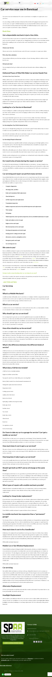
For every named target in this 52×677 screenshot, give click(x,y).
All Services (9, 665)
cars (4, 267)
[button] (19, 2)
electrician (35, 262)
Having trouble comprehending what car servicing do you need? (20, 273)
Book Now (6, 31)
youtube (18, 269)
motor (20, 256)
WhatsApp (30, 658)
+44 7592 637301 (10, 282)
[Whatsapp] (3, 674)
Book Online (3, 665)
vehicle (33, 258)
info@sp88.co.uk (5, 660)
